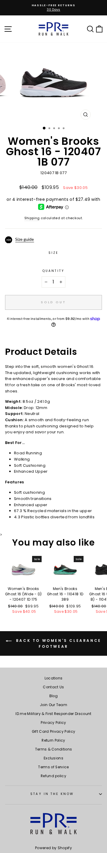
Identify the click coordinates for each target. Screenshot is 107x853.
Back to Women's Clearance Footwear (57, 643)
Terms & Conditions (53, 749)
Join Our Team (53, 705)
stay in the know (51, 794)
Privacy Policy (53, 722)
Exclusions (53, 758)
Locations (54, 678)
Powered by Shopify (53, 847)
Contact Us (53, 687)
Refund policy (53, 776)
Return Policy (53, 740)
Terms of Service (53, 767)
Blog (53, 696)
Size (53, 253)
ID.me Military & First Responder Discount (53, 713)
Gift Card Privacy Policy (53, 731)
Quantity (53, 271)
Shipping (32, 218)
